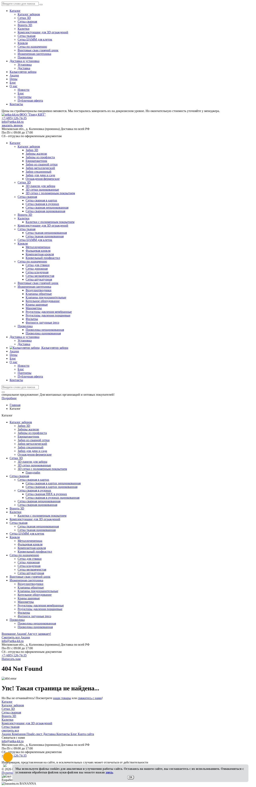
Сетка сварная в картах (33, 479)
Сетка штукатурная (31, 573)
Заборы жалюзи (28, 429)
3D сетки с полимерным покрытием (42, 469)
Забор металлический (32, 443)
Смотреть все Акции (16, 637)
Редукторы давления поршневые (40, 609)
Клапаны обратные (31, 587)
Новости (23, 89)
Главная (15, 405)
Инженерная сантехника (34, 54)
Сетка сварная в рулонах (34, 490)
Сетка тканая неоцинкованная (38, 526)
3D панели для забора (32, 461)
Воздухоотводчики (30, 584)
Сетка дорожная (29, 562)
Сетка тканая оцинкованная (37, 530)
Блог (13, 82)
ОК (130, 777)
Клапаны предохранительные (38, 591)
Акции (14, 75)
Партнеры (24, 97)
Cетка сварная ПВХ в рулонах (46, 494)
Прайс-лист (34, 734)
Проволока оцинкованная (35, 627)
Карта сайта (86, 734)
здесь (109, 772)
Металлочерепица (30, 540)
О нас (13, 86)
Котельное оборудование (35, 594)
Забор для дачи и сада (32, 451)
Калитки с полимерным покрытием (42, 515)
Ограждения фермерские (35, 454)
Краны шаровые (29, 598)
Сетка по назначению (32, 46)
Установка (25, 64)
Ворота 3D (25, 25)
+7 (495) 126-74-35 (14, 118)
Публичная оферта (30, 100)
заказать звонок (12, 125)
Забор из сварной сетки (34, 440)
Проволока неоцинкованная (37, 623)
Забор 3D (24, 425)
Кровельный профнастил (35, 551)
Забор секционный (30, 447)
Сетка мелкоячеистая (32, 569)
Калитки (23, 28)
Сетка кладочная (29, 566)
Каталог (15, 10)
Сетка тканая (26, 36)
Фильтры (24, 612)
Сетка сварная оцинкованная (37, 504)
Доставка (24, 68)
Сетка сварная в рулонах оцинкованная (52, 497)
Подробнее (9, 398)
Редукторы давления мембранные (41, 605)
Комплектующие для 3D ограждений (43, 32)
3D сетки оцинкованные (34, 465)
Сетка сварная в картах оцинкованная (51, 487)
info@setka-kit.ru (13, 121)
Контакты (16, 104)
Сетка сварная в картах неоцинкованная (53, 483)
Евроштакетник (28, 436)
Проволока (25, 57)
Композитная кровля (32, 548)
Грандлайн (33, 472)
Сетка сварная (27, 21)
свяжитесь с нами (90, 698)
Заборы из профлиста (32, 433)
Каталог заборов (29, 14)
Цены (13, 79)
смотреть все (10, 730)
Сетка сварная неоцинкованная (39, 501)
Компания (19, 734)
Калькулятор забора (23, 71)
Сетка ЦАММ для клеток (35, 39)
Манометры (26, 602)
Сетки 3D (24, 18)
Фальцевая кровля (30, 544)
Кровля (23, 43)
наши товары (62, 698)
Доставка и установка (24, 61)
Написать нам (11, 659)
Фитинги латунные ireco (34, 616)
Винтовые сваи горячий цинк (38, 50)
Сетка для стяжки (30, 558)
